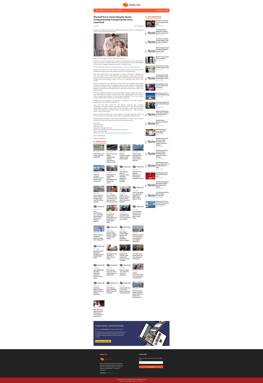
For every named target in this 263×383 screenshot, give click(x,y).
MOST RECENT (104, 10)
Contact (141, 381)
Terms (120, 381)
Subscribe (151, 366)
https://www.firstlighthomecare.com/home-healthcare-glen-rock (123, 67)
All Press (112, 10)
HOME (97, 10)
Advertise (135, 381)
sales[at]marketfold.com (112, 373)
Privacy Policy (127, 381)
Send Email (100, 126)
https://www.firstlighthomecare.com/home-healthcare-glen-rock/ (115, 133)
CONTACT (119, 10)
